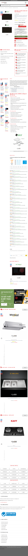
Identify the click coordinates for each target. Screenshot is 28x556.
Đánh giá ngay (25, 162)
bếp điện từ (18, 18)
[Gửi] (26, 5)
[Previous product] (26, 8)
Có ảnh (11, 168)
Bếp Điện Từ (10, 7)
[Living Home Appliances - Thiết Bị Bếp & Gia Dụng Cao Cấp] (4, 3)
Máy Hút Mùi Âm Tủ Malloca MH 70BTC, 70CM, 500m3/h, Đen (2, 120)
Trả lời (10, 172)
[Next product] (25, 8)
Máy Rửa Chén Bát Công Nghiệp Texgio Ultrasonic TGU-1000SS (14, 446)
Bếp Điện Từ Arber (25, 15)
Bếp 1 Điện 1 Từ (21, 15)
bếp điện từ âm (21, 18)
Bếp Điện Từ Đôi (15, 7)
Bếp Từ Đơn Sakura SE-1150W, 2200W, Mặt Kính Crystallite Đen (7, 126)
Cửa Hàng (6, 7)
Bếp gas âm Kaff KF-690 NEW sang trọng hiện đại (14, 398)
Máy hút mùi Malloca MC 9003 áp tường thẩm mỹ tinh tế (15, 340)
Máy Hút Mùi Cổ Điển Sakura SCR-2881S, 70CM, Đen (2, 98)
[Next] (3, 37)
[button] (25, 3)
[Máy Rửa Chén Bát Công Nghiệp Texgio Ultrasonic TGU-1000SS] (14, 431)
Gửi (26, 255)
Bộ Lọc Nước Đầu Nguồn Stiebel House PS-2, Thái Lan (2, 87)
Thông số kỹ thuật (13, 91)
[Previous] (1, 37)
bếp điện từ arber (24, 18)
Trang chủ (2, 7)
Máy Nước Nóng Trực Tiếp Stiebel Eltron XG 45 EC (7, 87)
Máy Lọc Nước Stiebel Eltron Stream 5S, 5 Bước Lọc (2, 110)
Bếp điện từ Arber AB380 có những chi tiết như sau (16, 88)
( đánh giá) (20, 20)
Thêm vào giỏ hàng (22, 26)
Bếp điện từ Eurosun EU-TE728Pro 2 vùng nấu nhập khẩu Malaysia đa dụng (18, 281)
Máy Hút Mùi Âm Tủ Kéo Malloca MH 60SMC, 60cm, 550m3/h (6, 100)
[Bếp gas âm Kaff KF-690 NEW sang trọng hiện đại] (14, 383)
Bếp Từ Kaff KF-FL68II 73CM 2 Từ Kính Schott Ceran (7, 113)
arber (16, 18)
